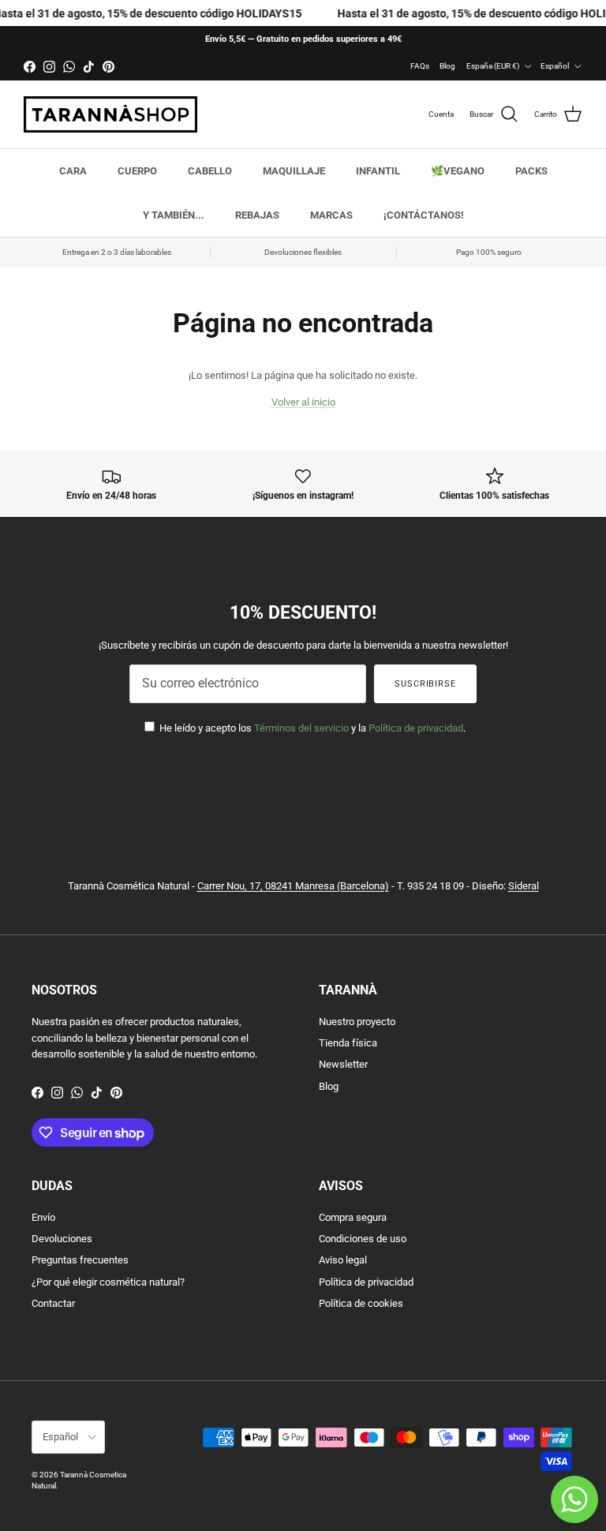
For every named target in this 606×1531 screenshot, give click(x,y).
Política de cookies (361, 1303)
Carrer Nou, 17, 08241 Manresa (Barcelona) (293, 886)
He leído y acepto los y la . (311, 728)
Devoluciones (62, 1239)
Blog (447, 66)
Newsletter (343, 1064)
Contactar (53, 1303)
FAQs (419, 66)
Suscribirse (425, 684)
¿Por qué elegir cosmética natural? (108, 1282)
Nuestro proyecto (357, 1022)
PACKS (531, 171)
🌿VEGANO (457, 171)
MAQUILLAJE (294, 171)
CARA (73, 171)
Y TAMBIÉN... (173, 215)
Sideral (523, 886)
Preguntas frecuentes (80, 1260)
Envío (43, 1217)
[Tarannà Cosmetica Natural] (110, 114)
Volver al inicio (303, 402)
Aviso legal (343, 1260)
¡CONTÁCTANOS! (423, 215)
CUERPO (137, 171)
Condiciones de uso (362, 1239)
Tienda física (348, 1043)
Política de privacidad (415, 728)
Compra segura (353, 1217)
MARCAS (331, 215)
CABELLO (210, 171)
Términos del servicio (301, 728)
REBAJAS (257, 215)
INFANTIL (378, 171)
